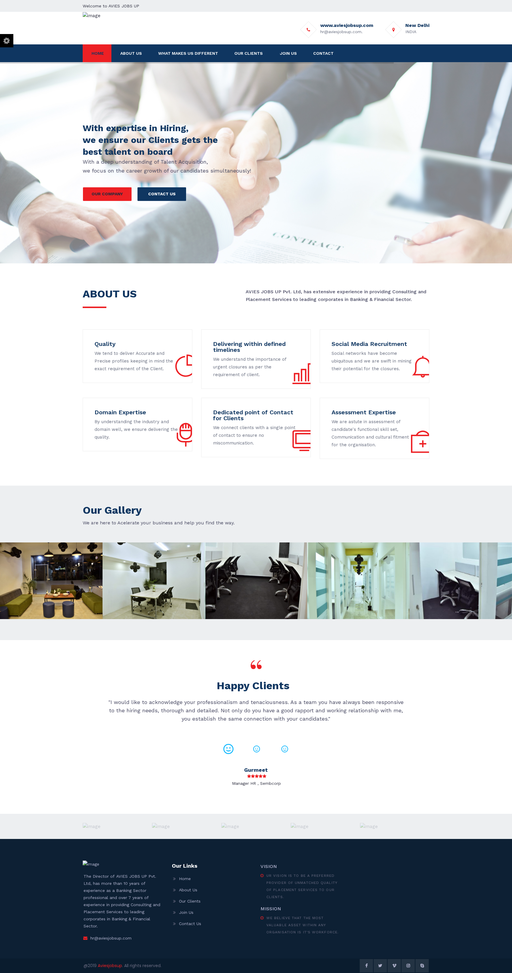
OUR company (107, 193)
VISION (268, 866)
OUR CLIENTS (248, 53)
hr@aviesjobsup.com (111, 938)
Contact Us (190, 923)
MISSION (270, 908)
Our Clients (190, 901)
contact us (162, 193)
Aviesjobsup (110, 966)
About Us (131, 53)
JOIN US (288, 53)
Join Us (186, 912)
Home (98, 53)
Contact (323, 53)
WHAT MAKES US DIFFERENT (188, 53)
